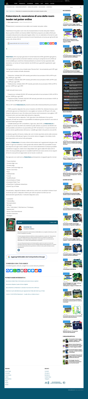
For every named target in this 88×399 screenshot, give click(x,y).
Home (15, 3)
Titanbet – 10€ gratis (72, 88)
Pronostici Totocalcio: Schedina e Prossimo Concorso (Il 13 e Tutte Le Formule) (72, 301)
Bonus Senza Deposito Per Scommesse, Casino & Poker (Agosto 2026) (71, 41)
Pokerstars (15, 142)
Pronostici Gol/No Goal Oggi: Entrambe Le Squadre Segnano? (72, 224)
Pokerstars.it (20, 105)
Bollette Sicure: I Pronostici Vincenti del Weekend (70, 331)
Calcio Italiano (67, 306)
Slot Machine (8, 379)
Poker (6, 381)
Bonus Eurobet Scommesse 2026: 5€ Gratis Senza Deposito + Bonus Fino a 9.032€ (72, 174)
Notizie (52, 3)
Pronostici (22, 3)
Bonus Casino (67, 132)
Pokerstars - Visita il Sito (73, 94)
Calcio (65, 214)
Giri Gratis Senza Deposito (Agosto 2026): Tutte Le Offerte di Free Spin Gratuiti (72, 143)
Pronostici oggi (10, 7)
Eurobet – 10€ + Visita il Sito (74, 102)
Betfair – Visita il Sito (72, 108)
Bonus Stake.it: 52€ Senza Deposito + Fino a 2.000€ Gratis (72, 158)
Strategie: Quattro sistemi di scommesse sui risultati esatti (75, 362)
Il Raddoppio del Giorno (69, 269)
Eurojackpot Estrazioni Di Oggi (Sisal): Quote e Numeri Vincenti (72, 194)
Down (71, 80)
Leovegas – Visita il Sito (73, 105)
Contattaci (49, 7)
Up (72, 80)
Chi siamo (47, 373)
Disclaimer (47, 375)
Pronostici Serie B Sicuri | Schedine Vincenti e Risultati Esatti (72, 316)
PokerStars (9, 57)
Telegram (47, 379)
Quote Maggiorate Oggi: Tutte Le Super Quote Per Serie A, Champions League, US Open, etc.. (72, 284)
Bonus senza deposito (21, 7)
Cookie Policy (48, 377)
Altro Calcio (66, 14)
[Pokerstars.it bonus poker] (22, 49)
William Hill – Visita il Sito (73, 91)
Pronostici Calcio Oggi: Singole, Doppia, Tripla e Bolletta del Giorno (72, 24)
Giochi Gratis (42, 7)
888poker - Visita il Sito (73, 85)
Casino (37, 3)
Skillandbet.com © (71, 390)
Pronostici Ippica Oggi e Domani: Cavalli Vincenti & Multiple (72, 56)
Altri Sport (66, 46)
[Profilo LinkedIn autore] (19, 250)
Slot (42, 3)
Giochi (46, 3)
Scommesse (30, 3)
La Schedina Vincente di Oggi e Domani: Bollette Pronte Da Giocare (72, 71)
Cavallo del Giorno (33, 7)
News (8, 3)
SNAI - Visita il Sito (72, 82)
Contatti (47, 371)
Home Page (8, 371)
